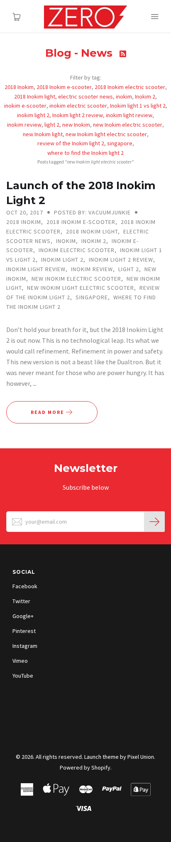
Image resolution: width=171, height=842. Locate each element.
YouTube (22, 675)
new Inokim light (43, 134)
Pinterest (24, 631)
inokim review (24, 124)
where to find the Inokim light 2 (85, 152)
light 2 (51, 124)
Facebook (24, 586)
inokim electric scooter (78, 105)
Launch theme (101, 756)
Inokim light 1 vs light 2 (138, 105)
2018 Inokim (19, 87)
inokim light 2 (33, 115)
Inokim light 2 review (77, 115)
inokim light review (129, 115)
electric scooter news (85, 96)
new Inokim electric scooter (127, 124)
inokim (124, 96)
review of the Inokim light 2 (70, 143)
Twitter (21, 601)
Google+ (23, 616)
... (35, 383)
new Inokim (76, 124)
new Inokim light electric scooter (106, 134)
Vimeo (20, 660)
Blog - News (80, 53)
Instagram (24, 646)
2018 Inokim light (34, 96)
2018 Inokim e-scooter (64, 87)
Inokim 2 (145, 96)
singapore (119, 143)
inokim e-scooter (25, 105)
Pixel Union (140, 756)
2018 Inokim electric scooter (130, 87)
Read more (48, 412)
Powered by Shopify (85, 767)
